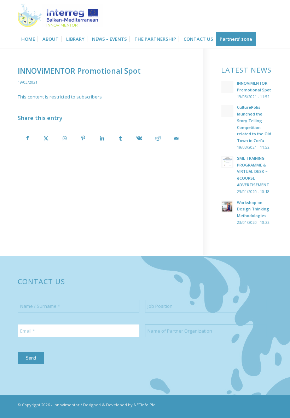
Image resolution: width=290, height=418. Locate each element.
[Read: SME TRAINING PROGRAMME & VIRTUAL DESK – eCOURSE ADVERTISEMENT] (227, 162)
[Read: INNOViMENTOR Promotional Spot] (227, 87)
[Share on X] (46, 138)
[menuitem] (28, 39)
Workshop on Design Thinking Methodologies (253, 209)
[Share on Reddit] (158, 138)
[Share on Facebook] (27, 138)
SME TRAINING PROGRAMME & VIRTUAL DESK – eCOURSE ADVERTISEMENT (253, 171)
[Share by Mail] (176, 138)
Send (30, 358)
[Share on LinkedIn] (102, 138)
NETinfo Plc (144, 404)
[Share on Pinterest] (83, 138)
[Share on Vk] (139, 138)
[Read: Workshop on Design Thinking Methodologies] (227, 206)
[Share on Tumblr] (120, 138)
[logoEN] (60, 15)
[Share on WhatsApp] (65, 138)
